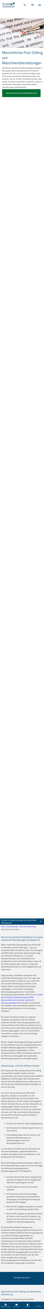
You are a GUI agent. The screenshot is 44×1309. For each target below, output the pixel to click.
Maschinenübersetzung (28, 926)
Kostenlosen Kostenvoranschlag (21, 93)
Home (3, 926)
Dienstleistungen (12, 926)
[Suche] (25, 5)
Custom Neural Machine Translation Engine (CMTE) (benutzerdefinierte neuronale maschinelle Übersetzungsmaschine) (22, 998)
